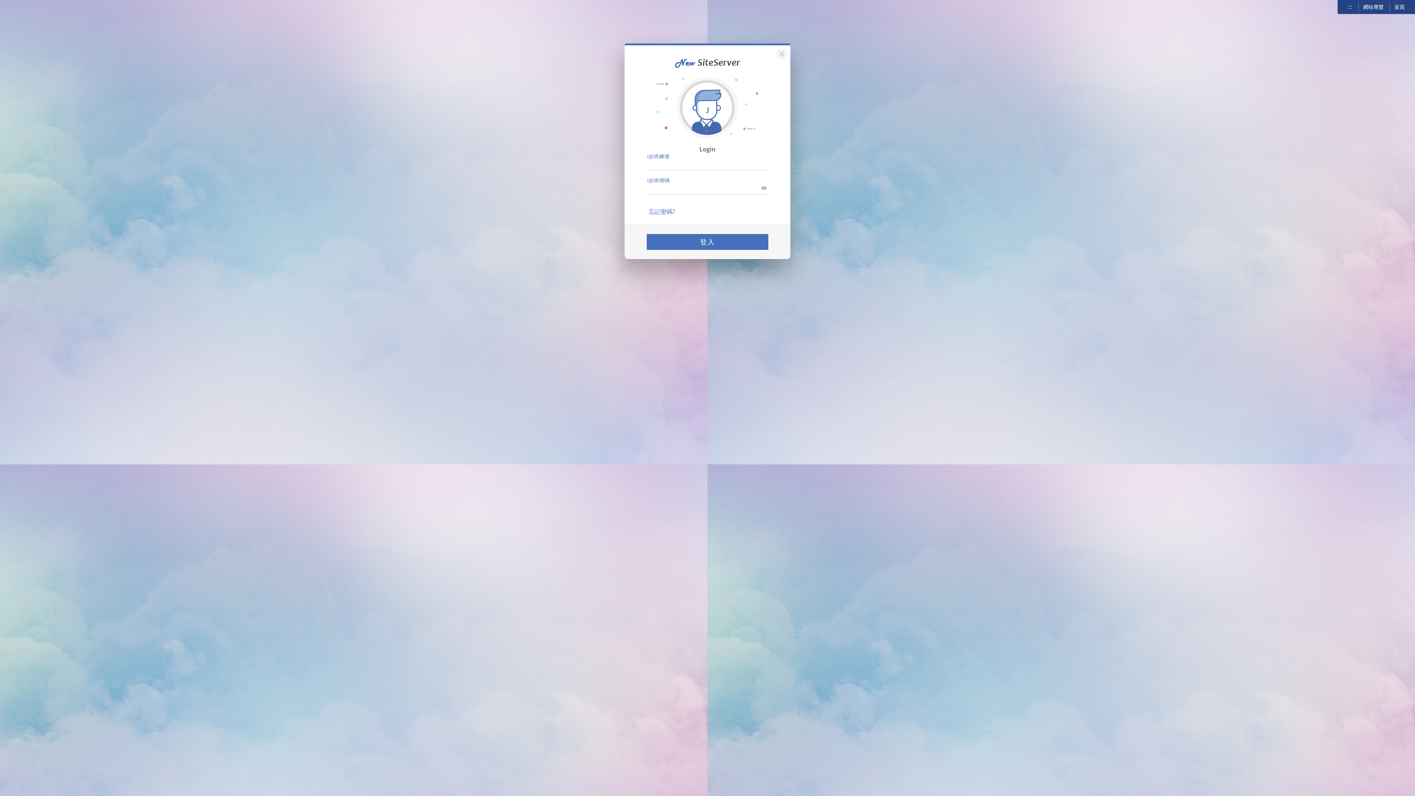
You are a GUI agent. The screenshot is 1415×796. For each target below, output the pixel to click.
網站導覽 (1373, 6)
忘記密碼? (662, 211)
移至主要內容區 (24, 8)
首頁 (1399, 6)
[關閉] (780, 52)
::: (1350, 6)
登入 (707, 241)
